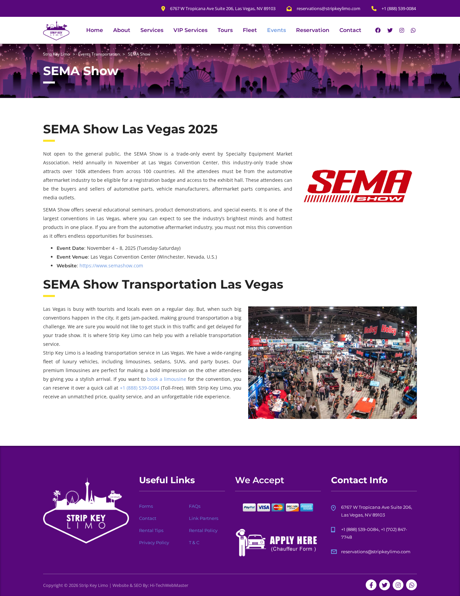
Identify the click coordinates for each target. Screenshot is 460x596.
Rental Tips (151, 530)
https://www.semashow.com (111, 265)
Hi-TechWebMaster (169, 585)
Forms (146, 506)
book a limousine (166, 379)
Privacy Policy (154, 542)
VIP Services (190, 30)
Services (151, 30)
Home (94, 30)
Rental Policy (203, 530)
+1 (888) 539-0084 (140, 388)
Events (276, 30)
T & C (194, 542)
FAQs (194, 506)
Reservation (312, 30)
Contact (350, 30)
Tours (225, 30)
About (121, 30)
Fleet (250, 30)
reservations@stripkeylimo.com (375, 551)
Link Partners (203, 518)
